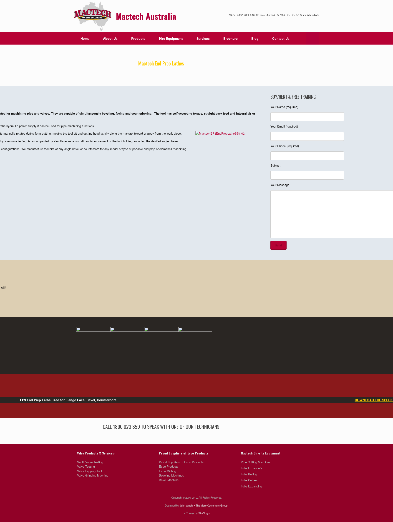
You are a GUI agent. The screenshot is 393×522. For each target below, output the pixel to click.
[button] (312, 38)
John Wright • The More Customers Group (203, 505)
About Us (110, 38)
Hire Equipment (171, 38)
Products (138, 38)
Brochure (230, 38)
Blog (255, 38)
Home (85, 38)
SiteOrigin (204, 513)
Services (203, 38)
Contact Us (281, 38)
